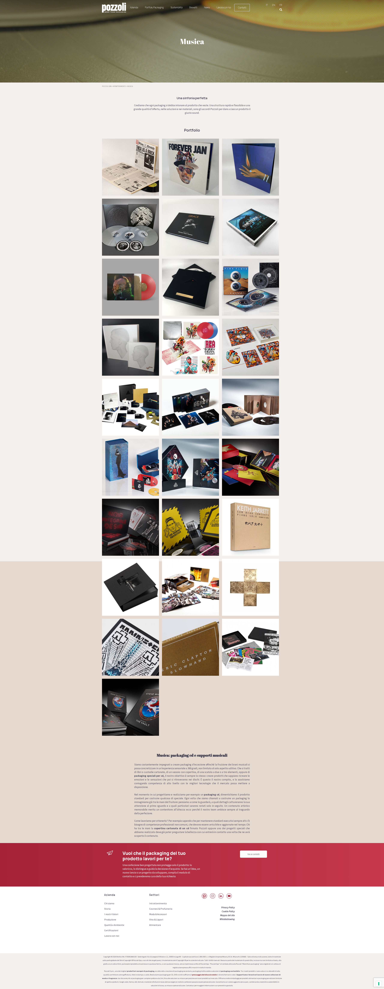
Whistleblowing (227, 919)
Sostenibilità (177, 7)
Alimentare (155, 924)
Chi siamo (109, 903)
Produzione (110, 919)
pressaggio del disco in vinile (204, 975)
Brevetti (193, 7)
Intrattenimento (158, 903)
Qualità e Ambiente (114, 924)
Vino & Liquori (156, 919)
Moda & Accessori (158, 914)
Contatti (242, 7)
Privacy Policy (228, 907)
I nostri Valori (111, 914)
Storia (107, 908)
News (207, 7)
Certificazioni (111, 930)
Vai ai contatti (254, 854)
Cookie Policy (228, 911)
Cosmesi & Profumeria (160, 908)
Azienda (134, 7)
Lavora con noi (224, 7)
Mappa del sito (227, 915)
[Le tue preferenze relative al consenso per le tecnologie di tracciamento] (379, 984)
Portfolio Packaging (154, 7)
